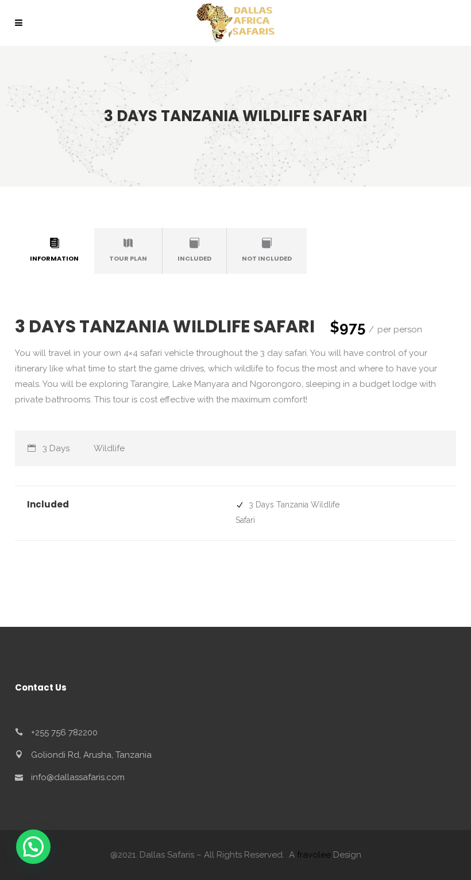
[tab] (54, 251)
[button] (33, 846)
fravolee (314, 855)
